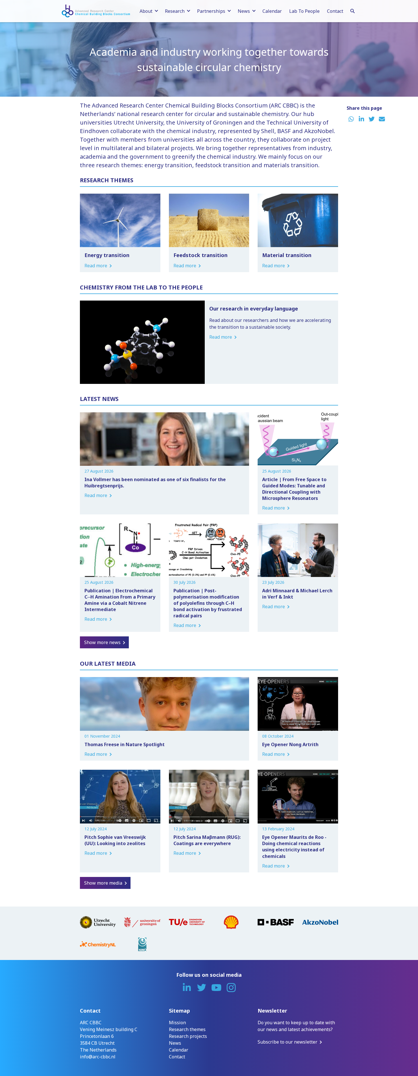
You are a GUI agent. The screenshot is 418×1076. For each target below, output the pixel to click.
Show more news (102, 642)
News (175, 1043)
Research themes (187, 1029)
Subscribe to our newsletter (287, 1042)
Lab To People (304, 11)
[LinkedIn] (187, 987)
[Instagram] (231, 987)
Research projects (188, 1036)
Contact (335, 11)
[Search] (352, 10)
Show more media (103, 883)
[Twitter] (201, 987)
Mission (177, 1022)
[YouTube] (216, 987)
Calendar (272, 11)
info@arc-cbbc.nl (97, 1057)
